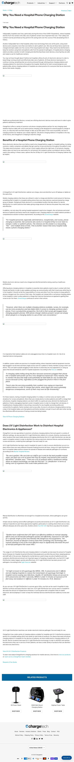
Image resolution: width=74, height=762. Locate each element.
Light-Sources (26, 562)
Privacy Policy (39, 735)
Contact (53, 731)
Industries (41, 3)
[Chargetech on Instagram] (34, 739)
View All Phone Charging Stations (13, 416)
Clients (39, 731)
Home (5, 10)
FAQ (58, 731)
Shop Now (16, 711)
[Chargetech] (11, 3)
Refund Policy (19, 735)
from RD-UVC (42, 526)
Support (52, 3)
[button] (67, 758)
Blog (10, 10)
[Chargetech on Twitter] (39, 739)
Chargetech (39, 754)
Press (44, 731)
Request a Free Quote (10, 662)
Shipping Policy (29, 735)
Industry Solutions (31, 731)
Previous (64, 10)
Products (30, 3)
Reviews (21, 731)
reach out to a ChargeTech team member (18, 657)
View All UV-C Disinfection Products (14, 651)
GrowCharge (49, 214)
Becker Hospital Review (21, 451)
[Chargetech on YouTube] (42, 739)
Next (69, 10)
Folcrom (54, 369)
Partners (62, 3)
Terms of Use (48, 735)
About (16, 731)
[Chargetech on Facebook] (32, 739)
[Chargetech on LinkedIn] (37, 739)
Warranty (56, 735)
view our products (64, 654)
